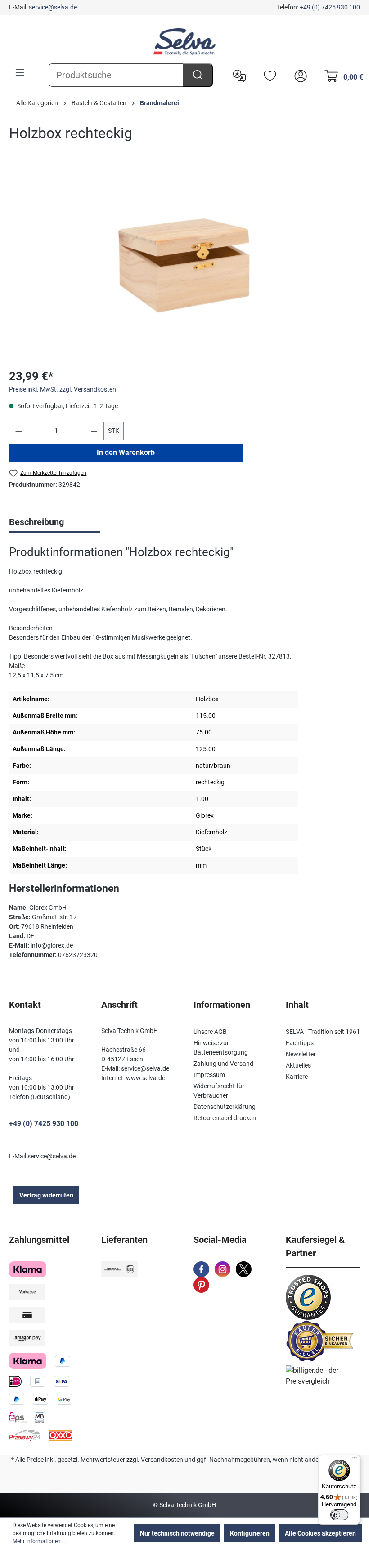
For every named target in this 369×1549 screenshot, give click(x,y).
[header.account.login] (298, 75)
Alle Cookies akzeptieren (320, 1533)
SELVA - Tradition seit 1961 (323, 1031)
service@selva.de (53, 7)
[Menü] (20, 72)
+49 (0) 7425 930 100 (330, 7)
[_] (184, 263)
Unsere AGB (210, 1031)
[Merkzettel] (267, 75)
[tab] (54, 523)
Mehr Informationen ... (39, 1541)
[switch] (339, 1514)
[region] (184, 264)
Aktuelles (298, 1065)
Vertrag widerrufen (46, 1195)
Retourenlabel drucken (225, 1118)
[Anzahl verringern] (18, 431)
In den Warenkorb (126, 452)
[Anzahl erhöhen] (94, 431)
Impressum (209, 1074)
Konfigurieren (250, 1533)
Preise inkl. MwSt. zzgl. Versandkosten (62, 389)
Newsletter (301, 1054)
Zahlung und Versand (223, 1063)
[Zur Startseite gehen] (184, 41)
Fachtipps (300, 1042)
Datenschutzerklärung (225, 1106)
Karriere (297, 1076)
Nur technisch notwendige (177, 1533)
